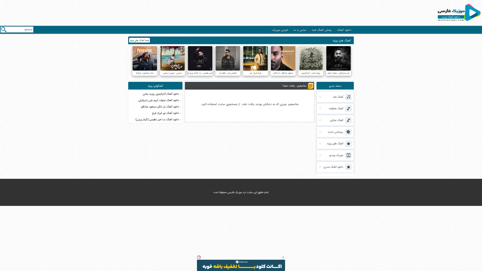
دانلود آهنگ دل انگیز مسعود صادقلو (160, 107)
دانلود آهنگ (344, 30)
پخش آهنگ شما (322, 30)
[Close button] (283, 257)
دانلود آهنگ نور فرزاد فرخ (165, 113)
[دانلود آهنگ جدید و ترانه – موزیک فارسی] (458, 22)
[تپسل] (199, 257)
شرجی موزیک (280, 30)
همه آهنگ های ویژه (139, 40)
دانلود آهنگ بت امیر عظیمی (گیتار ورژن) (157, 119)
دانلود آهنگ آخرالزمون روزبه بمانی (161, 94)
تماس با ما (300, 30)
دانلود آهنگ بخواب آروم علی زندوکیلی (158, 100)
